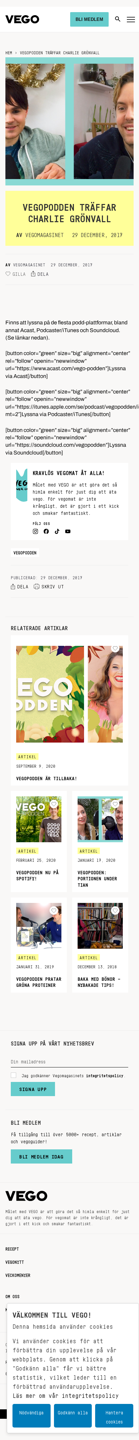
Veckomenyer (17, 1274)
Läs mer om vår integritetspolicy (65, 1394)
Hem (8, 51)
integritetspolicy (104, 1074)
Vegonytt (14, 1261)
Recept (12, 1247)
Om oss (12, 1295)
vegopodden (24, 551)
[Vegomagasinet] (22, 19)
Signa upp (33, 1087)
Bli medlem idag (41, 1155)
